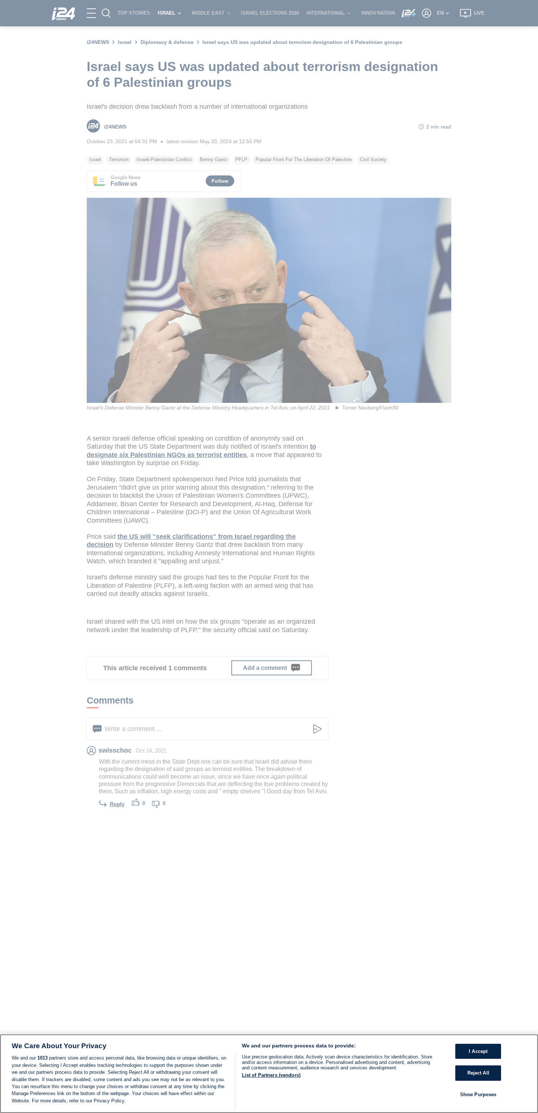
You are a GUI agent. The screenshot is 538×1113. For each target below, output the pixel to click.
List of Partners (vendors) (271, 1075)
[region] (269, 1073)
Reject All (478, 1073)
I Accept (478, 1051)
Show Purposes (478, 1094)
